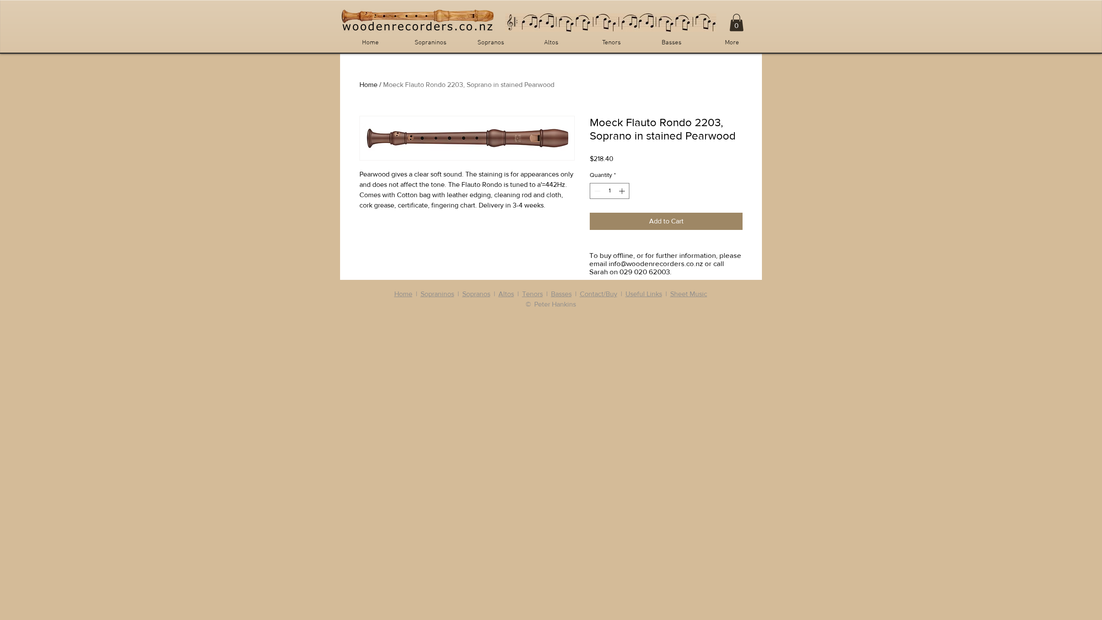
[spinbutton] (609, 190)
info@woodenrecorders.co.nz (656, 263)
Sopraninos (437, 294)
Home (368, 84)
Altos (506, 294)
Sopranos (476, 294)
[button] (736, 22)
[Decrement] (596, 190)
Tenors (532, 294)
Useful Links (643, 294)
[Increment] (622, 190)
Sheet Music (688, 294)
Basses (561, 294)
